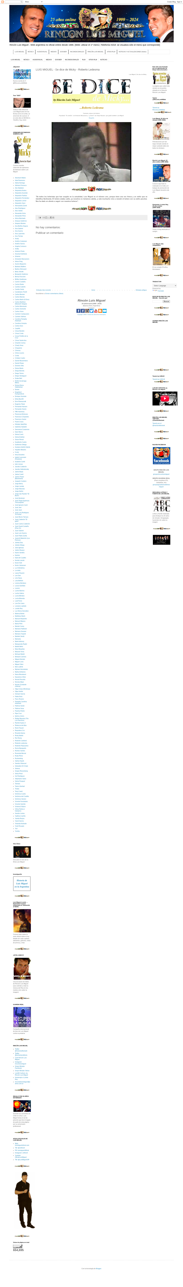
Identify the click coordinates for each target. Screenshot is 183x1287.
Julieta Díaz (19, 542)
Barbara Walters (20, 266)
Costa (17, 355)
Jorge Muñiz (19, 491)
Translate (160, 291)
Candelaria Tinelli (21, 292)
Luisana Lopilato (20, 606)
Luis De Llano (19, 603)
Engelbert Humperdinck (19, 393)
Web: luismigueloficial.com (22, 1144)
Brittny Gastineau (21, 279)
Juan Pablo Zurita (21, 536)
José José (18, 510)
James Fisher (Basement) (19, 477)
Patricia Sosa (19, 708)
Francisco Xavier (20, 419)
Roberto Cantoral (21, 741)
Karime (17, 555)
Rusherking (19, 758)
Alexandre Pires (20, 216)
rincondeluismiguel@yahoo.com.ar (22, 1082)
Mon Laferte (19, 667)
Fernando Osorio (20, 409)
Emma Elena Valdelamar (19, 386)
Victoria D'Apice (20, 806)
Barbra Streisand (20, 269)
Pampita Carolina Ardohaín (21, 702)
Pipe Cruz (18, 713)
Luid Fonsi (18, 601)
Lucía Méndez (20, 596)
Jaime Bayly (19, 472)
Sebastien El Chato (21, 766)
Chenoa (17, 350)
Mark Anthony (19, 641)
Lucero (17, 588)
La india (17, 570)
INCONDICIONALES (77, 52)
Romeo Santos (20, 751)
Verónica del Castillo (22, 796)
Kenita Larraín (20, 560)
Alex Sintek (19, 211)
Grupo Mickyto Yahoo (22, 1071)
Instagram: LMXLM (21, 1153)
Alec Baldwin (19, 188)
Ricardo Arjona (20, 733)
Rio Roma (18, 738)
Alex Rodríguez (20, 208)
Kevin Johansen (20, 565)
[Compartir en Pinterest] (53, 217)
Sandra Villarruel (20, 763)
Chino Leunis (19, 353)
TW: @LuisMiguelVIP (22, 1160)
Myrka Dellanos (20, 672)
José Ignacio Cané (21, 505)
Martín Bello (19, 646)
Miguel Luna (19, 662)
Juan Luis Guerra (21, 533)
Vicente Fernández (21, 801)
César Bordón (19, 331)
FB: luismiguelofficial (22, 1150)
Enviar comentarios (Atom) (54, 293)
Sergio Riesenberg (21, 771)
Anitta (17, 249)
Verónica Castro (20, 794)
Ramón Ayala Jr (20, 723)
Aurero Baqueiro (20, 264)
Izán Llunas (19, 464)
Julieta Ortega (19, 545)
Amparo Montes (20, 223)
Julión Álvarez (20, 550)
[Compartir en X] (48, 217)
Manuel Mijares (20, 621)
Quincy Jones (19, 716)
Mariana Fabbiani (21, 629)
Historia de (22, 880)
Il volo (17, 452)
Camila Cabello (20, 287)
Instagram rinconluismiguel (20, 1063)
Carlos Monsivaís (21, 306)
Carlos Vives (19, 311)
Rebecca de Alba (21, 725)
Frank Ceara (19, 422)
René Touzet (19, 728)
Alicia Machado (20, 218)
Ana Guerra (19, 231)
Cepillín (17, 328)
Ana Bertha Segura (21, 226)
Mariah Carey (19, 626)
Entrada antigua (141, 290)
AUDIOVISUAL (42, 52)
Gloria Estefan (20, 437)
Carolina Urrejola (21, 323)
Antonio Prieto (20, 251)
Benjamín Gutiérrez (21, 274)
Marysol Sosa (19, 652)
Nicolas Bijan (19, 682)
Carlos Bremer (20, 294)
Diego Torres (19, 373)
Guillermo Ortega (21, 444)
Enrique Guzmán (20, 396)
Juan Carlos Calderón (22, 524)
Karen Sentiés (20, 553)
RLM (83, 60)
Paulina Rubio (20, 711)
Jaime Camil (19, 474)
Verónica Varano (20, 799)
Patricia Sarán (20, 706)
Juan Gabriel (19, 531)
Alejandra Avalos (20, 190)
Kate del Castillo (20, 558)
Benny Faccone (20, 277)
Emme (17, 389)
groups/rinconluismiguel (161, 474)
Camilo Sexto (19, 289)
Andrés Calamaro (21, 241)
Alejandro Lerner (20, 201)
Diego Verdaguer (21, 376)
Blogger (98, 1268)
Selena (17, 768)
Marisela (18, 639)
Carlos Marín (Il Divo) (22, 299)
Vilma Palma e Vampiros (20, 810)
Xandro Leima (20, 813)
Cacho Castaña (20, 282)
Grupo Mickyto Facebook (20, 1067)
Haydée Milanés (20, 450)
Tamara (17, 784)
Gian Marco (19, 432)
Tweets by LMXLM (158, 379)
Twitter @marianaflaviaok (21, 1050)
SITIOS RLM (111, 52)
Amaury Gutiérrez (21, 221)
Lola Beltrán (19, 581)
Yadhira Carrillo (20, 816)
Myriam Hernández (21, 669)
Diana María (19, 368)
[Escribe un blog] (46, 217)
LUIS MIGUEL (19, 52)
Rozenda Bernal (20, 753)
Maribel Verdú (19, 636)
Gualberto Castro (21, 442)
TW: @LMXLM (20, 1148)
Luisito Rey (19, 608)
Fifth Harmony (19, 412)
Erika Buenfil (19, 399)
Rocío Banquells (20, 748)
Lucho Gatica (19, 593)
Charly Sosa (19, 345)
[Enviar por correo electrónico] (44, 217)
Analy (17, 238)
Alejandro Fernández (22, 198)
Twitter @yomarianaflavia (21, 1054)
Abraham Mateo (20, 178)
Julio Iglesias (19, 548)
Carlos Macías (20, 297)
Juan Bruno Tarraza (21, 517)
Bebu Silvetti (19, 272)
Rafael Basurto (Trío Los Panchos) (22, 719)
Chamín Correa (20, 343)
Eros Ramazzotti (20, 401)
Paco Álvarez (19, 699)
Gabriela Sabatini (21, 427)
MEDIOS (54, 52)
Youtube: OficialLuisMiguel (21, 1156)
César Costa (19, 333)
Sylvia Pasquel (20, 781)
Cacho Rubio (19, 284)
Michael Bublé (20, 654)
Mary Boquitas (20, 649)
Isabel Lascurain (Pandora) (20, 458)
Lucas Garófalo (20, 586)
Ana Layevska (20, 233)
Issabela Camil (20, 462)
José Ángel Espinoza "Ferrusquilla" (22, 501)
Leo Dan (18, 575)
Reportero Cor (20, 730)
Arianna (17, 256)
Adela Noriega (20, 183)
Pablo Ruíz (18, 696)
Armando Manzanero (22, 259)
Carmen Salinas (20, 316)
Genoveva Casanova (22, 429)
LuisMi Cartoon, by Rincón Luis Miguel (21, 1074)
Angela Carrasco (20, 246)
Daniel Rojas (19, 363)
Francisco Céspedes (22, 417)
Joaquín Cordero (20, 481)
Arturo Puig (19, 261)
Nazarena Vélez (20, 677)
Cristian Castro (20, 358)
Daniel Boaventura (21, 361)
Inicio (93, 290)
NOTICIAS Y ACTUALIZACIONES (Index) (132, 52)
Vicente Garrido (20, 804)
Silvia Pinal (19, 773)
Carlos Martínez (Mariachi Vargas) (21, 303)
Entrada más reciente (43, 290)
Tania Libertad (20, 786)
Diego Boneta (19, 371)
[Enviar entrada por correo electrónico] (39, 217)
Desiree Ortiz (19, 366)
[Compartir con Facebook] (51, 217)
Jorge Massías (20, 489)
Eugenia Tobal (20, 404)
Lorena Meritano (20, 583)
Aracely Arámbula (21, 254)
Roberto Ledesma (21, 743)
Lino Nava (18, 578)
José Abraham (20, 498)
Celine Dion (19, 326)
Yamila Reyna (19, 818)
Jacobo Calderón (21, 467)
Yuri (16, 828)
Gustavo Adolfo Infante (22, 447)
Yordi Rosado (19, 826)
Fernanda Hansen (21, 406)
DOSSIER (63, 52)
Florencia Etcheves (21, 414)
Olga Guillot (19, 691)
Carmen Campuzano (22, 314)
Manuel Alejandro (21, 619)
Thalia (17, 789)
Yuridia (17, 831)
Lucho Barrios (19, 591)
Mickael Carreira (20, 657)
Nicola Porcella (20, 679)
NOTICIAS (103, 60)
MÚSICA (31, 52)
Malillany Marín (20, 616)
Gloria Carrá (19, 434)
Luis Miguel (22, 883)
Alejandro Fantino (21, 195)
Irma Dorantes (20, 455)
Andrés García (20, 244)
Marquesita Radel (21, 644)
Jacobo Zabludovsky (22, 469)
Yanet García (19, 821)
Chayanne (18, 348)
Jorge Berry (19, 484)
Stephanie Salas (20, 779)
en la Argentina (22, 886)
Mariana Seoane (20, 631)
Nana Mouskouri (20, 674)
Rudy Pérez (19, 756)
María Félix (18, 624)
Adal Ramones (20, 180)
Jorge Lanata (19, 486)
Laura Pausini (19, 573)
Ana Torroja (19, 236)
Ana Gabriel (19, 228)
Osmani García (20, 694)
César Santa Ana (20, 340)
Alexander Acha (20, 213)
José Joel (18, 507)
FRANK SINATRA (21, 424)
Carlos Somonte (20, 309)
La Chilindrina (20, 568)
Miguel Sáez (19, 664)
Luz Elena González (22, 611)
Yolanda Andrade (21, 823)
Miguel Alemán (20, 659)
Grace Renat (19, 439)
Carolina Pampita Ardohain (21, 320)
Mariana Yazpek (20, 634)
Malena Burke (19, 613)
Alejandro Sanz (20, 203)
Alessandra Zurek (21, 206)
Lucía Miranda (20, 598)
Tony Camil (19, 791)
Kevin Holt (18, 563)
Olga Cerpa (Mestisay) (22, 689)
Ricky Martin (19, 735)
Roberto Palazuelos (21, 746)
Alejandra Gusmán (21, 193)
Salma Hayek (19, 761)
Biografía (91, 118)
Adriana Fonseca (21, 185)
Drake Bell (18, 378)
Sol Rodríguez (20, 776)
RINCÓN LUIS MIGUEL (95, 52)
